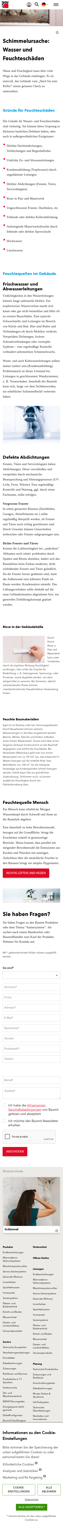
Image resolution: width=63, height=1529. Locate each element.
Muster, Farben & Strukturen (41, 1395)
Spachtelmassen (11, 1287)
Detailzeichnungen (12, 1363)
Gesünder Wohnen (13, 1277)
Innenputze (9, 1293)
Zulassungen (9, 1369)
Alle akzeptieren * (31, 1507)
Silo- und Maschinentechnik (12, 1394)
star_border (57, 32)
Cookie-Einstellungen (19, 1489)
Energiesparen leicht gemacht (13, 1408)
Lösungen (38, 1269)
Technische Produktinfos (45, 1369)
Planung (37, 1364)
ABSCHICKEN (15, 1151)
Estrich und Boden (12, 1312)
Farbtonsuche (10, 1388)
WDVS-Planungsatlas (14, 1401)
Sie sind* (8, 968)
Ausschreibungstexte (44, 1383)
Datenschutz (31, 1499)
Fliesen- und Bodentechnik (10, 1305)
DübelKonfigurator (13, 1415)
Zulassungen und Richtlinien (42, 1376)
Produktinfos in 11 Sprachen (12, 1380)
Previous (3, 1205)
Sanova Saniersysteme (14, 1272)
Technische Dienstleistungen (41, 1409)
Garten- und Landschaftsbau (11, 1324)
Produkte (8, 1247)
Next (60, 1205)
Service (7, 1342)
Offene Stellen (41, 1258)
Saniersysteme (10, 1298)
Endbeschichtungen (13, 1252)
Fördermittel (40, 1247)
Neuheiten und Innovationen (40, 1417)
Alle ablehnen (49, 1489)
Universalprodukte (12, 1331)
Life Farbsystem (41, 1402)
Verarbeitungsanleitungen (16, 1353)
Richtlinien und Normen (15, 1374)
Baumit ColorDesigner (14, 1421)
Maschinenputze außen (15, 1266)
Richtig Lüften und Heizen (26, 873)
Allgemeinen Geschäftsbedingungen (27, 1107)
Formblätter (9, 1358)
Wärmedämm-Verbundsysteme (11, 1259)
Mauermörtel (9, 1317)
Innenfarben (9, 1282)
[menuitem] (29, 4)
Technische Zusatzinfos (15, 1347)
